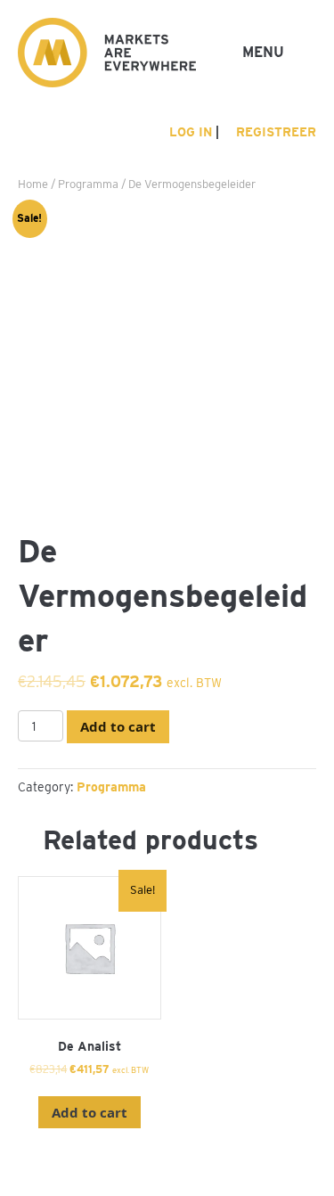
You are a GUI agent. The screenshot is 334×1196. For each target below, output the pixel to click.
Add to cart (118, 726)
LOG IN (189, 132)
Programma (88, 184)
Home (33, 184)
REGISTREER (274, 132)
